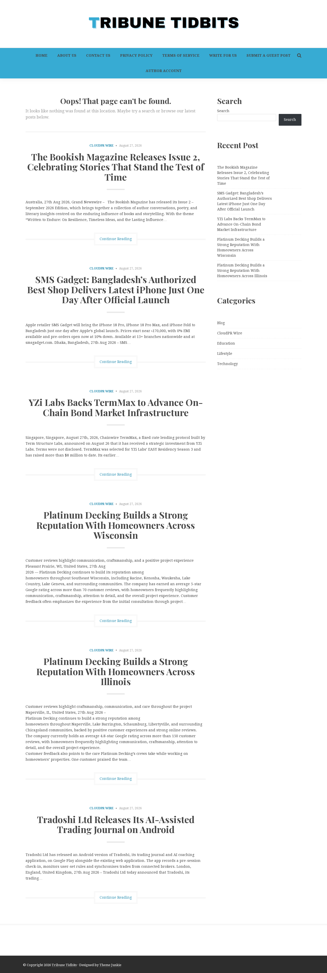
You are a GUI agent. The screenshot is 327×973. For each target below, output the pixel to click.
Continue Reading (116, 239)
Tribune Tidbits (64, 965)
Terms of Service (181, 55)
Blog (221, 323)
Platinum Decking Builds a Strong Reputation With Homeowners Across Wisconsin (115, 525)
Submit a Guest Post (268, 55)
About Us (66, 55)
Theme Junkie (110, 965)
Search (223, 111)
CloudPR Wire (101, 145)
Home (42, 55)
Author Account (164, 71)
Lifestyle (224, 353)
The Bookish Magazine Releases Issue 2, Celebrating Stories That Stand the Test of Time (115, 166)
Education (226, 343)
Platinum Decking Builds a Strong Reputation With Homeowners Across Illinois (115, 671)
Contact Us (98, 55)
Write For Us (223, 55)
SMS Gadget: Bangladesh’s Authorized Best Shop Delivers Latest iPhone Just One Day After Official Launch (115, 289)
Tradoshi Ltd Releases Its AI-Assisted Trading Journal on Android (115, 824)
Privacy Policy (136, 55)
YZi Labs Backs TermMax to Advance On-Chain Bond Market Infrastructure (116, 407)
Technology (227, 364)
